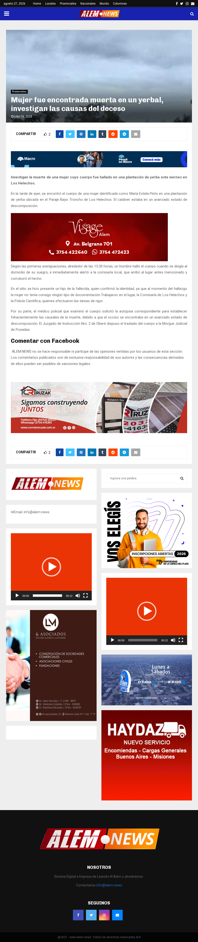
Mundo (104, 3)
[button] (51, 567)
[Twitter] (91, 915)
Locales (50, 3)
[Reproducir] (17, 595)
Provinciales (68, 3)
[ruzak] (99, 432)
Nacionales (88, 3)
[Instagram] (104, 915)
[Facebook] (78, 915)
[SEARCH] (182, 478)
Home (37, 3)
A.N (138, 937)
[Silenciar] (77, 595)
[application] (51, 566)
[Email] (117, 915)
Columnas (120, 3)
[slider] (47, 595)
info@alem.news (109, 885)
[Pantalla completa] (85, 595)
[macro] (99, 166)
